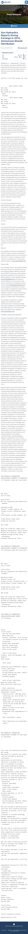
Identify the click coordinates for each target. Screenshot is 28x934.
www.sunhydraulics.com (19, 261)
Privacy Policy (3, 930)
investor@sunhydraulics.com (17, 285)
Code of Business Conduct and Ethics (20, 930)
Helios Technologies (11, 926)
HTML (21, 55)
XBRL (3, 56)
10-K (3, 55)
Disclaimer (10, 930)
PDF (25, 55)
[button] (26, 2)
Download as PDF (23, 47)
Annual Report (5, 58)
